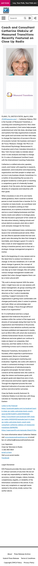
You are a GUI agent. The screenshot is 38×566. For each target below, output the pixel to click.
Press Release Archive (22, 554)
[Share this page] (35, 18)
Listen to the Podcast (9, 406)
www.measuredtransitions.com (16, 437)
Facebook (5, 458)
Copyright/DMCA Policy (13, 563)
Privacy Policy (29, 563)
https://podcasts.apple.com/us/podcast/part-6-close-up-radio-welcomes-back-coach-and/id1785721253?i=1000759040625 (19, 411)
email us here (7, 452)
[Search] (25, 18)
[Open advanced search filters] (29, 18)
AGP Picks (5, 3)
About (10, 554)
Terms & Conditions (28, 558)
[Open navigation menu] (3, 18)
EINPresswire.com (9, 119)
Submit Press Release (11, 558)
